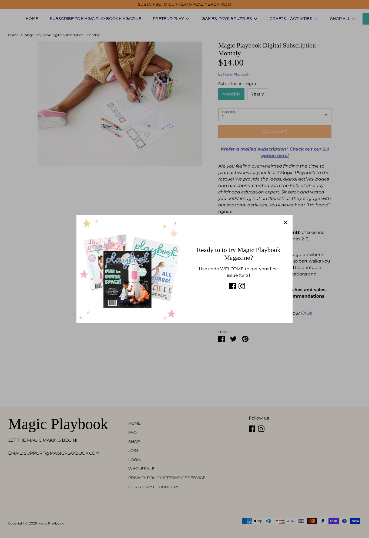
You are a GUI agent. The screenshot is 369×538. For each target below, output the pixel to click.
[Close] (285, 222)
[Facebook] (232, 286)
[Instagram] (242, 286)
